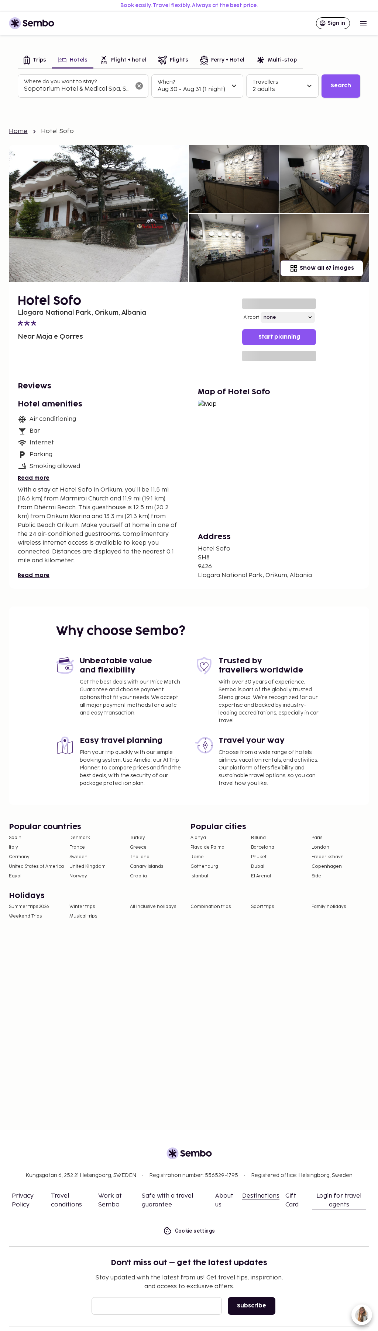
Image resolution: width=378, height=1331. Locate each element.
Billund (258, 838)
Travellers (265, 82)
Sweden (78, 857)
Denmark (79, 838)
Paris (317, 838)
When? (166, 82)
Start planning (279, 337)
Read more (33, 478)
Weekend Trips (25, 916)
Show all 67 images (327, 268)
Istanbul (199, 876)
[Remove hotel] (139, 85)
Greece (138, 847)
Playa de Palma (207, 847)
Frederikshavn (328, 857)
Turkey (137, 838)
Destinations (260, 1195)
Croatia (138, 876)
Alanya (198, 838)
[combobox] (77, 89)
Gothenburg (204, 866)
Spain (15, 838)
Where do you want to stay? (60, 81)
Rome (197, 857)
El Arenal (261, 876)
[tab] (35, 61)
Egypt (15, 876)
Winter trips (82, 906)
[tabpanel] (189, 86)
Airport (251, 317)
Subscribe (251, 1305)
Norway (78, 876)
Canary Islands (146, 866)
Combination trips (210, 906)
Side (316, 876)
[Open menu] (363, 23)
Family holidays (329, 906)
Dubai (257, 866)
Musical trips (83, 916)
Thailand (140, 857)
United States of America (36, 866)
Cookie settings (195, 1231)
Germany (19, 857)
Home (18, 131)
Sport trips (262, 906)
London (320, 847)
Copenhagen (327, 866)
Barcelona (262, 847)
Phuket (259, 857)
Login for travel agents (338, 1200)
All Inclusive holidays (153, 906)
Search (341, 85)
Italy (13, 847)
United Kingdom (87, 866)
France (77, 847)
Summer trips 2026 (29, 906)
